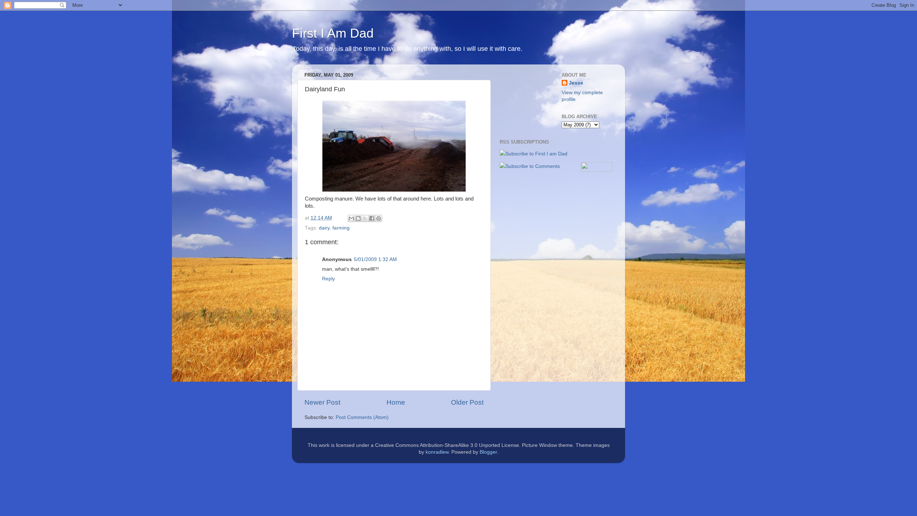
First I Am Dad (333, 33)
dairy (324, 228)
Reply (328, 278)
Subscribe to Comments (532, 166)
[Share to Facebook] (371, 218)
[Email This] (351, 218)
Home (396, 402)
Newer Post (322, 402)
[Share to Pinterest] (378, 218)
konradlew (437, 452)
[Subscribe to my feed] (502, 153)
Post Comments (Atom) (362, 417)
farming (341, 228)
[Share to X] (365, 218)
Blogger (488, 452)
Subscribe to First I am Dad (536, 153)
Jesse (576, 83)
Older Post (467, 402)
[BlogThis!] (358, 218)
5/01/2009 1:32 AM (375, 259)
